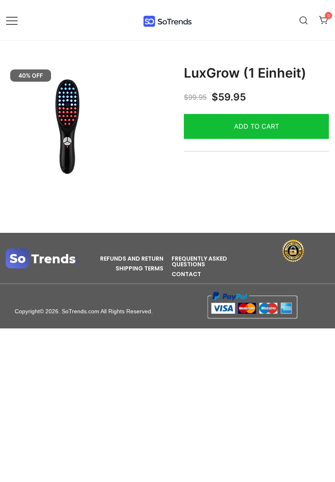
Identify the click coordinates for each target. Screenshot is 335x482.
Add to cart (256, 126)
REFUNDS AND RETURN (131, 258)
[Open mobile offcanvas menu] (12, 20)
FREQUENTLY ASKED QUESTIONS (199, 261)
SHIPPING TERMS (139, 268)
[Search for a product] (304, 20)
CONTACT (186, 274)
